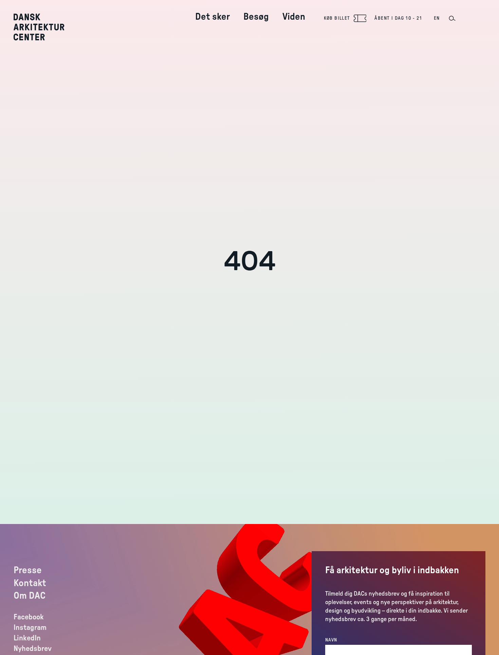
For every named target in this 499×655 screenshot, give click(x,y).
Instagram (30, 627)
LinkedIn (27, 638)
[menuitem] (212, 11)
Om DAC (29, 595)
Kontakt (30, 583)
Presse (28, 570)
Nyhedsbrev (33, 648)
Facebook (29, 617)
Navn (331, 640)
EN (437, 18)
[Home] (44, 27)
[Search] (452, 18)
